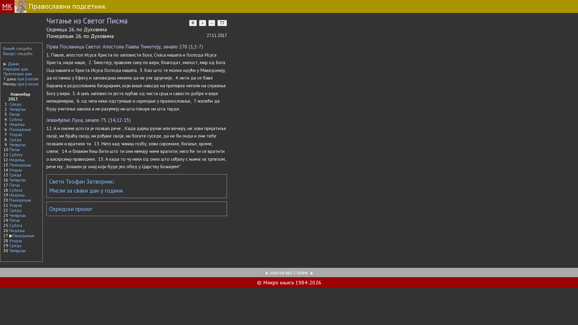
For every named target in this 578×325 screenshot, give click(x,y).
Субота (15, 119)
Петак (14, 114)
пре (20, 79)
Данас (11, 64)
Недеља (17, 124)
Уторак (15, 134)
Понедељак (20, 129)
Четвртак (17, 109)
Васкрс (9, 53)
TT (222, 23)
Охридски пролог (70, 208)
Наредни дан (15, 69)
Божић (9, 48)
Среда (15, 104)
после (33, 79)
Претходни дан (17, 73)
